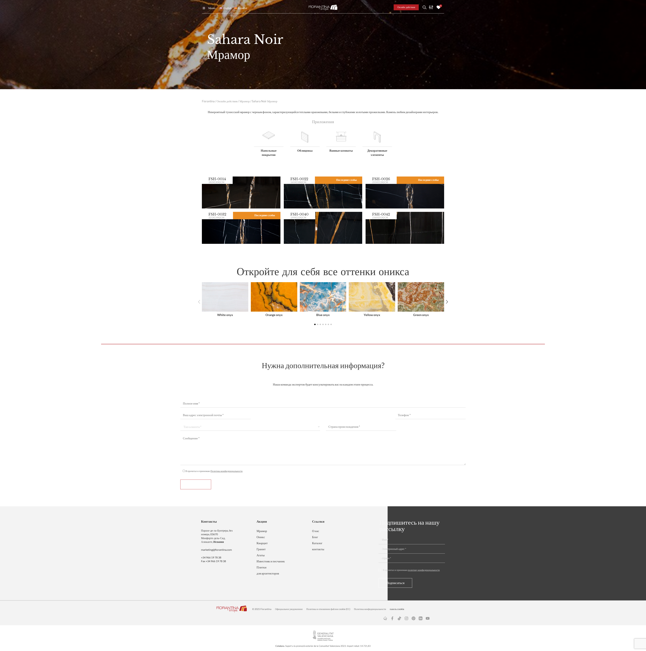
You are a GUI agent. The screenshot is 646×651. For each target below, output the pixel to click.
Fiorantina (208, 101)
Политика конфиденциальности (226, 471)
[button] (447, 302)
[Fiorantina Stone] (323, 7)
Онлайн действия (227, 101)
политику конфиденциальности (424, 570)
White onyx (225, 315)
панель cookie (397, 609)
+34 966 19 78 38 (211, 557)
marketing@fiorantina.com (216, 549)
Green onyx (421, 315)
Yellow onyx (372, 315)
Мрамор (245, 101)
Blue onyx (323, 315)
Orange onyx (274, 315)
